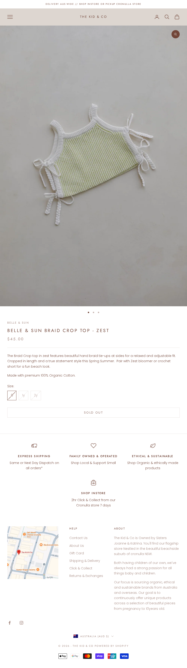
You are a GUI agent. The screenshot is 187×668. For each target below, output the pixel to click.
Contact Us (78, 538)
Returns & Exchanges (86, 576)
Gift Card (76, 553)
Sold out (93, 412)
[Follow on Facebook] (9, 623)
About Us (76, 545)
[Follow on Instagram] (21, 623)
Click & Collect (80, 568)
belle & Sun (18, 323)
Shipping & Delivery (84, 560)
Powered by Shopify (112, 646)
